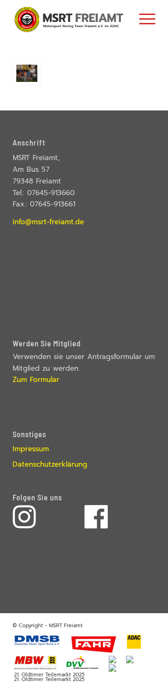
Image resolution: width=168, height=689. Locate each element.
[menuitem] (142, 18)
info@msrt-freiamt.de (48, 222)
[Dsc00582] (27, 73)
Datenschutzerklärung (50, 464)
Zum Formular (36, 379)
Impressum (31, 449)
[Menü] (142, 18)
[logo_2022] (70, 18)
